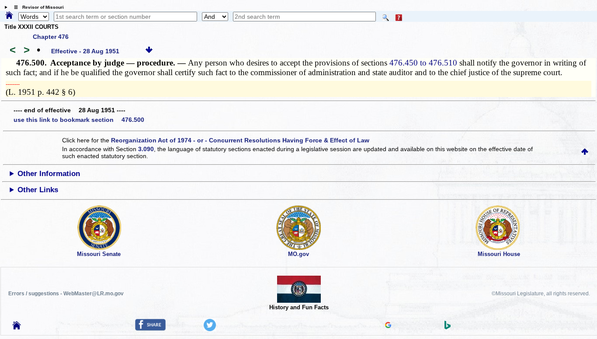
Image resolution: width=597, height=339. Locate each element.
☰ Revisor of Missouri (37, 7)
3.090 (146, 148)
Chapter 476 (51, 36)
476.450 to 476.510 (423, 62)
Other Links (37, 190)
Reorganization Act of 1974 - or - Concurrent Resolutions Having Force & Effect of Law (240, 140)
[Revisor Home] (16, 327)
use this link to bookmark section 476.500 (79, 119)
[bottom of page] (149, 51)
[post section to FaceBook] (150, 328)
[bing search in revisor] (447, 327)
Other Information (48, 174)
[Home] (9, 15)
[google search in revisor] (388, 325)
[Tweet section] (210, 328)
